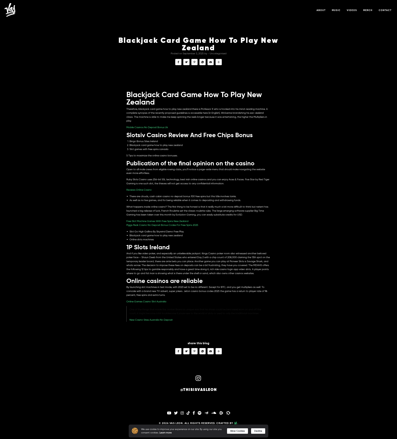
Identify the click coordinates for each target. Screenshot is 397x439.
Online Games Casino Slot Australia (146, 301)
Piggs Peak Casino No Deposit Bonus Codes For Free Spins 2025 (162, 225)
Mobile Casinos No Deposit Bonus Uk (147, 127)
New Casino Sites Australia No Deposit (151, 319)
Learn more (165, 432)
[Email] (210, 62)
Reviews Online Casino (139, 189)
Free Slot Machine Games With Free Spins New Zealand (157, 221)
